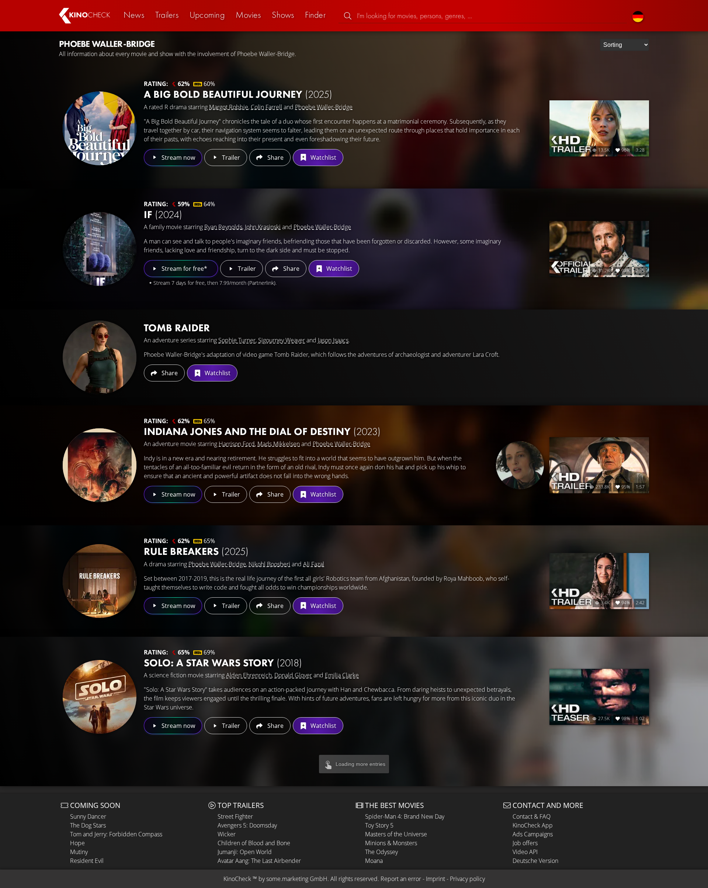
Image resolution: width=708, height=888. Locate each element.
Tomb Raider (177, 327)
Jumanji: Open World (245, 852)
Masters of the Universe (396, 834)
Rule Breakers (196, 551)
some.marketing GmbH (296, 879)
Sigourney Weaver (281, 340)
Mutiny (79, 852)
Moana (374, 860)
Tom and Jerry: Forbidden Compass (116, 834)
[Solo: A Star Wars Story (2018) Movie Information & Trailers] (99, 697)
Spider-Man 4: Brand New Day (404, 816)
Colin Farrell (266, 107)
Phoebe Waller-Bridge (324, 107)
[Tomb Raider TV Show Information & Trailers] (99, 357)
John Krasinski (263, 227)
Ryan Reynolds (223, 227)
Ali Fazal (313, 564)
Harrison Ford (237, 444)
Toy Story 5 (379, 825)
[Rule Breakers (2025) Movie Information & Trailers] (99, 581)
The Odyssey (381, 852)
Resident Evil (87, 860)
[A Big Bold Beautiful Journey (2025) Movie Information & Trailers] (99, 128)
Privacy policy (467, 879)
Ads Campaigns (533, 834)
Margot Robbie (228, 107)
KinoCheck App (533, 825)
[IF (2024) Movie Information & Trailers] (99, 249)
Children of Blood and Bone (254, 843)
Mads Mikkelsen (278, 444)
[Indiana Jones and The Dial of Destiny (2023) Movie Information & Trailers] (99, 465)
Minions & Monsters (391, 843)
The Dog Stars (88, 825)
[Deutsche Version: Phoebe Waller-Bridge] (638, 15)
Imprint (435, 879)
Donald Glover (293, 675)
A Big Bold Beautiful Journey (238, 94)
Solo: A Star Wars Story (223, 662)
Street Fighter (235, 816)
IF (163, 214)
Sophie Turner (237, 340)
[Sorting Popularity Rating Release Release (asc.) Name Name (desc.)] (624, 45)
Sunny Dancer (88, 816)
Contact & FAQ (532, 816)
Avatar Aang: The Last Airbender (259, 860)
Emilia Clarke (342, 675)
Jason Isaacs (333, 340)
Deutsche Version (535, 860)
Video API (525, 852)
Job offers (525, 843)
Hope (77, 843)
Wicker (227, 834)
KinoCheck (237, 879)
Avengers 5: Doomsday (247, 825)
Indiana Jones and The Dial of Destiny (262, 431)
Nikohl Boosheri (269, 564)
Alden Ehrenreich (249, 675)
